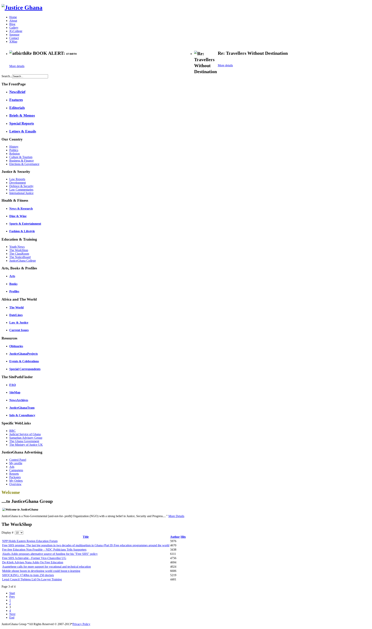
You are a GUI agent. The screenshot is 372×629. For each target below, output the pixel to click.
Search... (7, 76)
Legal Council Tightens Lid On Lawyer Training (32, 579)
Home (13, 17)
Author (175, 536)
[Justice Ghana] (22, 7)
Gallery (13, 27)
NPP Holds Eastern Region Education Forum (30, 541)
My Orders (16, 480)
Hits (183, 536)
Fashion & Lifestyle (22, 231)
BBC (12, 430)
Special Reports (21, 123)
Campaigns (16, 470)
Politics (13, 150)
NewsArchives (18, 400)
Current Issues (19, 330)
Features (16, 100)
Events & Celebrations (24, 361)
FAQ (12, 384)
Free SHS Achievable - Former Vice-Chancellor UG (34, 558)
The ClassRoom (19, 253)
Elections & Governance (24, 164)
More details (16, 66)
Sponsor (14, 34)
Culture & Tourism (20, 157)
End (11, 617)
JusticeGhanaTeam (21, 407)
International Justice (21, 193)
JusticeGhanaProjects (23, 353)
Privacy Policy (81, 624)
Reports (14, 473)
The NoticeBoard (20, 257)
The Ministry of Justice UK (26, 444)
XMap (13, 41)
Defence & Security (21, 186)
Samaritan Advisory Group (25, 437)
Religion (14, 153)
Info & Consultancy (22, 415)
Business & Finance (21, 160)
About (13, 20)
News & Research (21, 208)
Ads (11, 466)
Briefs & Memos (22, 115)
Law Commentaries (21, 189)
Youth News (17, 246)
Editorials (17, 108)
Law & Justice (18, 322)
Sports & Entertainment (25, 223)
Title (86, 536)
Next (12, 614)
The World (16, 307)
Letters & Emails (22, 131)
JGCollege (15, 31)
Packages (15, 477)
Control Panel (17, 459)
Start (12, 593)
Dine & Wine (18, 216)
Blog (12, 24)
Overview (15, 484)
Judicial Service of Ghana (25, 434)
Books (13, 283)
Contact (14, 38)
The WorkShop (18, 250)
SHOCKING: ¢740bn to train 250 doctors (28, 575)
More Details (176, 516)
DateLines (16, 315)
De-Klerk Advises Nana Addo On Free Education (32, 562)
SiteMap (14, 392)
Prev (12, 596)
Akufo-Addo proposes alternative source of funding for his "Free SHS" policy (50, 553)
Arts (12, 276)
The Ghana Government (24, 441)
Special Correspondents (24, 369)
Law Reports (17, 179)
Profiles (14, 291)
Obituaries (16, 346)
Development (17, 182)
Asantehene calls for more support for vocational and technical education (46, 566)
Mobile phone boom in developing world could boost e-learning (41, 570)
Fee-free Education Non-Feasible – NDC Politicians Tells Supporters (44, 549)
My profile (15, 463)
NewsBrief (17, 92)
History (13, 146)
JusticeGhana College (22, 260)
